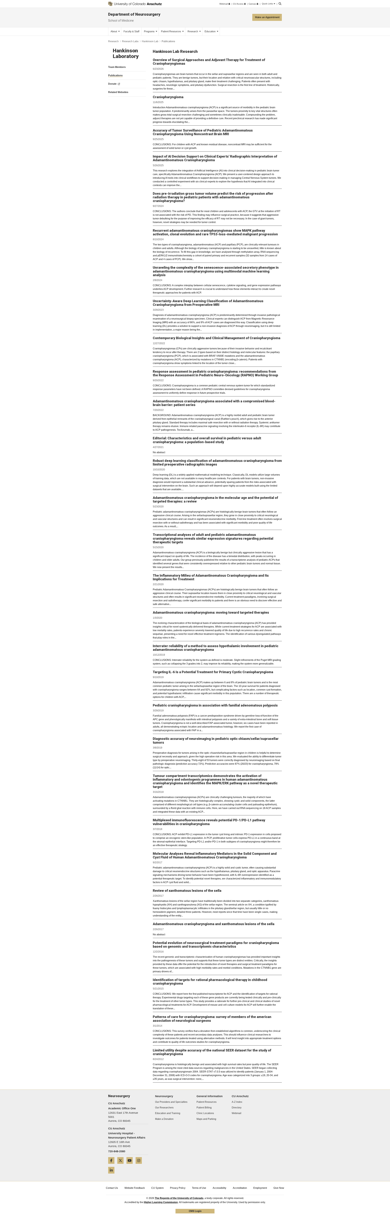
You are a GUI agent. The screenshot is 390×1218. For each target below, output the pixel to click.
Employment (260, 1188)
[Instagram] (140, 1165)
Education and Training (167, 1113)
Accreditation (240, 1188)
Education (210, 31)
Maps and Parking (206, 1119)
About (114, 31)
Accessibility (219, 1188)
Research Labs (130, 41)
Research (193, 31)
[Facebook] (112, 1165)
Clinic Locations (205, 1113)
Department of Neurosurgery (134, 14)
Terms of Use (199, 1188)
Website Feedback (134, 1188)
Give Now (278, 1188)
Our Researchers (164, 1107)
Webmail (236, 1113)
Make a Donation (164, 1119)
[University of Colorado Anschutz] (135, 4)
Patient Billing (204, 1107)
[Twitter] (121, 1165)
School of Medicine (121, 20)
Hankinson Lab (150, 41)
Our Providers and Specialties (171, 1102)
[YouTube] (130, 1165)
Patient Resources (171, 31)
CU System (157, 1188)
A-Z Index (237, 1102)
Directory (236, 1107)
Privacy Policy (177, 1188)
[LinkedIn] (112, 1174)
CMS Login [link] (195, 1211)
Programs (149, 31)
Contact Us (112, 1188)
